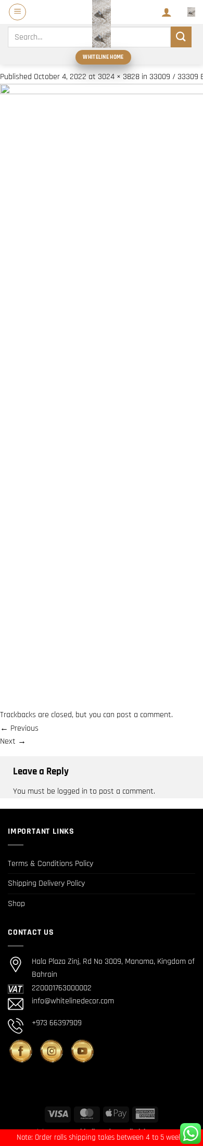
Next (13, 741)
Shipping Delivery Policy (46, 883)
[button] (17, 12)
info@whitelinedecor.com (73, 1001)
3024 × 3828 (118, 76)
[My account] (166, 12)
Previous (19, 728)
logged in (72, 791)
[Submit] (181, 37)
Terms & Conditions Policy (50, 863)
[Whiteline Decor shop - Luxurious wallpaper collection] (101, 24)
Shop (16, 903)
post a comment (144, 714)
